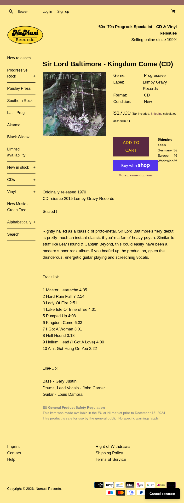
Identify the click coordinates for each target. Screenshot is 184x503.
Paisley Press (19, 88)
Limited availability (16, 152)
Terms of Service (111, 459)
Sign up (63, 11)
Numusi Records (48, 489)
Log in (47, 11)
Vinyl (21, 192)
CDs (21, 180)
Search (13, 234)
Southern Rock (20, 101)
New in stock (21, 167)
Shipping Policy (109, 453)
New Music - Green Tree (17, 207)
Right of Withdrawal (113, 446)
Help (11, 459)
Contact (14, 453)
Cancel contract (162, 494)
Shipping (156, 113)
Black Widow (18, 137)
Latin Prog (16, 113)
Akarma (13, 125)
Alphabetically (21, 222)
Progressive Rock (21, 73)
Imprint (13, 446)
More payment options (136, 175)
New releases (19, 58)
